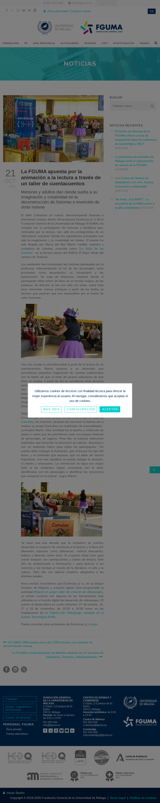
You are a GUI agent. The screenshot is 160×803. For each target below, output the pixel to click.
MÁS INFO (51, 409)
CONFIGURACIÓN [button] (81, 409)
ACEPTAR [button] (110, 409)
